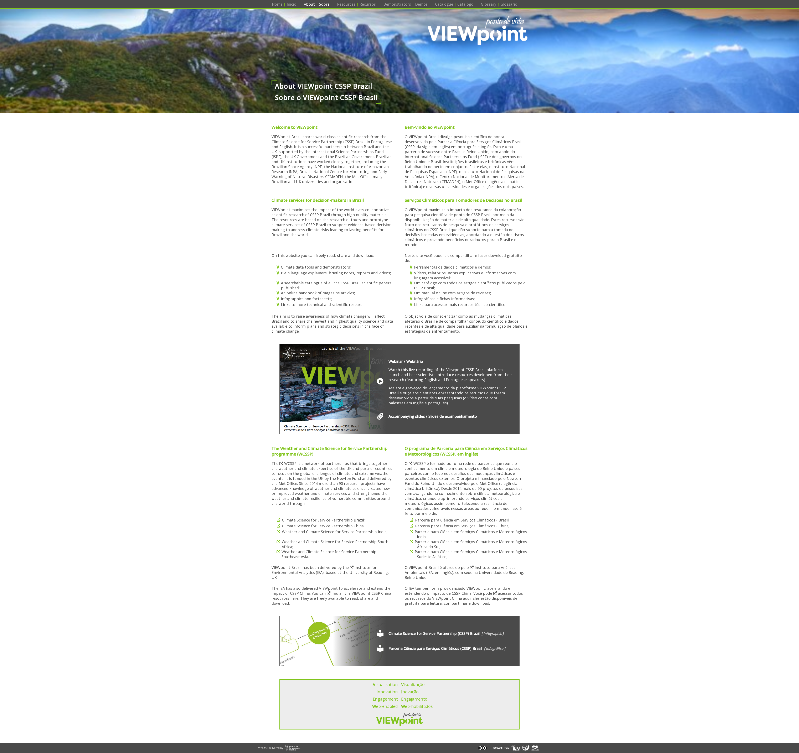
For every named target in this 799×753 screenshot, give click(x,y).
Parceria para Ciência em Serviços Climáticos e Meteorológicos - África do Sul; (471, 544)
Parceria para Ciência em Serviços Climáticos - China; (462, 525)
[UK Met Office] (501, 748)
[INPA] (516, 748)
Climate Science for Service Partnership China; (323, 525)
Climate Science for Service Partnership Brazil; (323, 520)
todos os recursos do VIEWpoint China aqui (464, 596)
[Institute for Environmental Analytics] (292, 748)
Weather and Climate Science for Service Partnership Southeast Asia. (329, 554)
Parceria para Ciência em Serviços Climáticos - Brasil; (462, 520)
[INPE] (526, 748)
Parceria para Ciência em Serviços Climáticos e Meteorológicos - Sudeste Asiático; (471, 554)
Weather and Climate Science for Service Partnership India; (334, 531)
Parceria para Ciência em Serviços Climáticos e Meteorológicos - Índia (471, 534)
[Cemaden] (535, 748)
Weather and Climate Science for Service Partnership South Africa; (335, 544)
